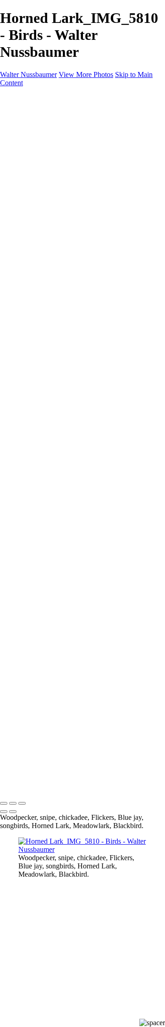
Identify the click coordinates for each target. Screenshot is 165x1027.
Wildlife (29, 129)
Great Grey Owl (60, 253)
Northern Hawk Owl (67, 269)
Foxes (45, 170)
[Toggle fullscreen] (12, 803)
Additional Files (60, 145)
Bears (45, 162)
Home (27, 121)
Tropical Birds (57, 236)
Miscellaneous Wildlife (70, 154)
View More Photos (86, 74)
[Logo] (73, 105)
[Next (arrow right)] (12, 811)
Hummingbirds (58, 228)
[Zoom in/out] (22, 803)
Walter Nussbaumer (28, 74)
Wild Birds (34, 187)
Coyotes (48, 178)
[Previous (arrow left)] (3, 811)
